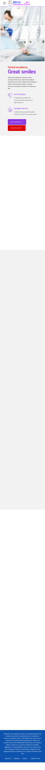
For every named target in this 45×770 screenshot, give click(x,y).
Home (5, 15)
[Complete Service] (10, 109)
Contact (24, 758)
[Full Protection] (10, 95)
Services (13, 15)
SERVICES (17, 758)
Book (9, 674)
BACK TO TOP (36, 758)
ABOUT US (8, 758)
